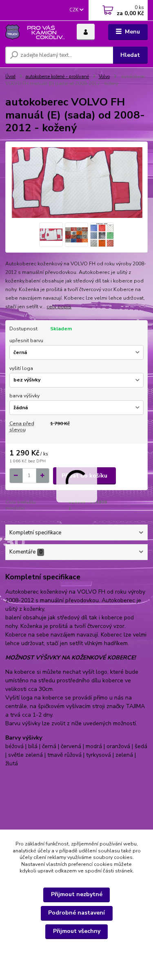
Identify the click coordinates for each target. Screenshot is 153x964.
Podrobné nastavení (76, 913)
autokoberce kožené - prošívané (57, 77)
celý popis (59, 306)
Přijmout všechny (76, 931)
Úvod (10, 77)
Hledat (130, 55)
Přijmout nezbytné (76, 894)
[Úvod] (34, 32)
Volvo (104, 77)
